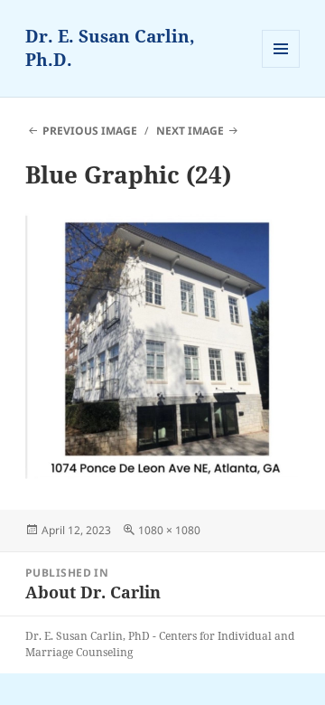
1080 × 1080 (169, 530)
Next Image (190, 130)
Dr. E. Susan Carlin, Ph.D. (110, 47)
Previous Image (89, 130)
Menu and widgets (281, 67)
